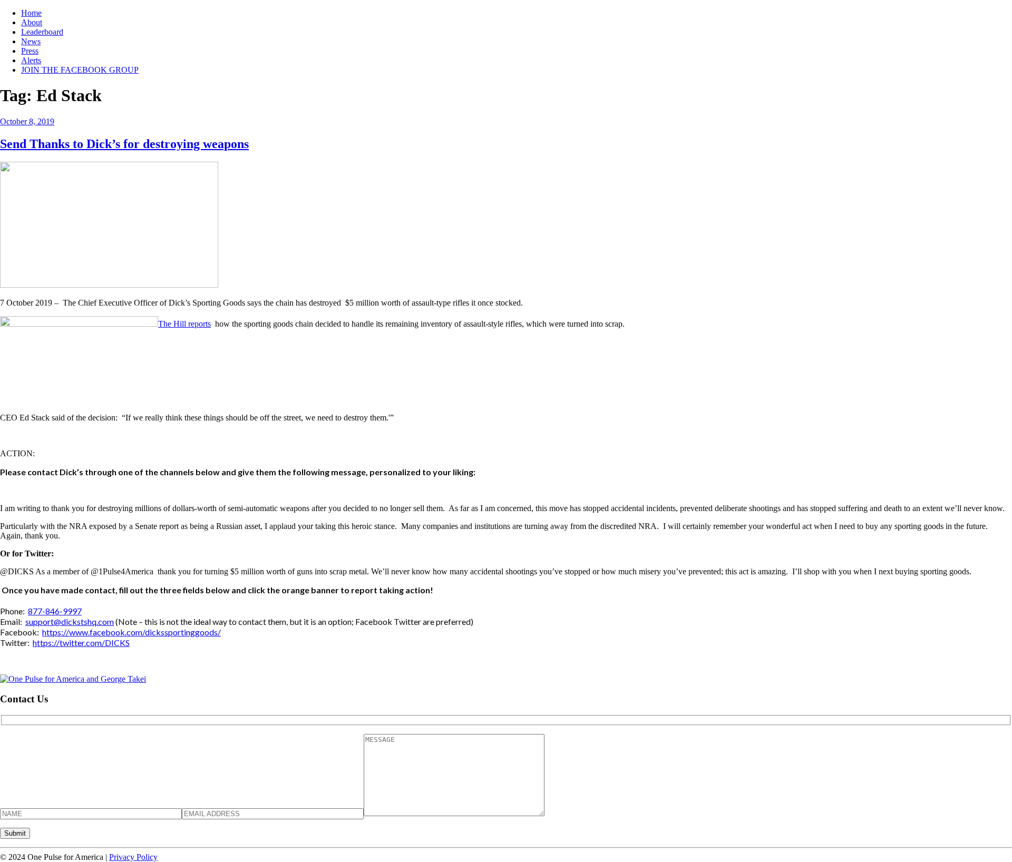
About (31, 22)
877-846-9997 (55, 611)
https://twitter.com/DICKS (81, 643)
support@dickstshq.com (69, 621)
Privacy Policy (133, 857)
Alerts (31, 60)
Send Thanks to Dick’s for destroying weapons (124, 144)
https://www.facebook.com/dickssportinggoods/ (131, 632)
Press (29, 50)
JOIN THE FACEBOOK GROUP (80, 69)
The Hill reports (184, 323)
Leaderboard (42, 31)
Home (31, 12)
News (31, 41)
